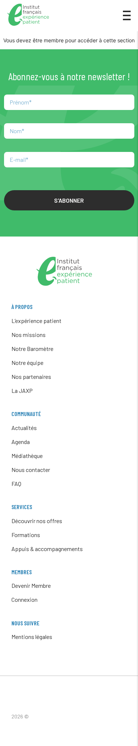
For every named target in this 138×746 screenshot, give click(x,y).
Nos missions (28, 334)
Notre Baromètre (32, 348)
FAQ (16, 483)
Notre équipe (27, 362)
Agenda (20, 441)
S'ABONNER (69, 200)
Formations (25, 534)
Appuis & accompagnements (47, 548)
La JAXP (22, 390)
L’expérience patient (36, 320)
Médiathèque (27, 455)
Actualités (24, 427)
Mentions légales (31, 636)
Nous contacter (30, 469)
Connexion (24, 599)
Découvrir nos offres (36, 520)
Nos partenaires (31, 376)
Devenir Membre (31, 585)
